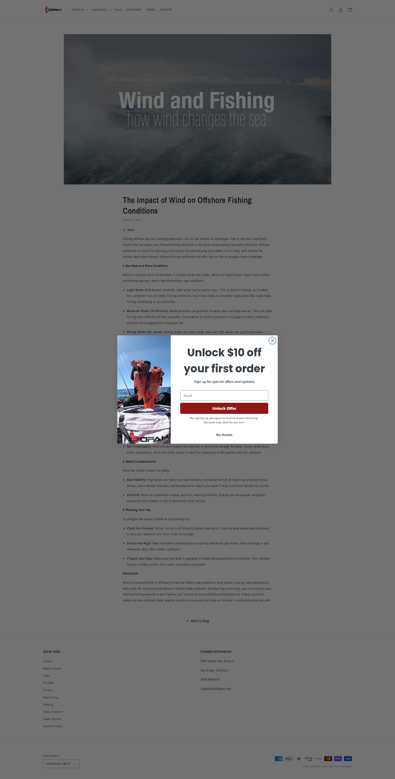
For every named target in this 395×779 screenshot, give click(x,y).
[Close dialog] (272, 340)
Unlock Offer (224, 408)
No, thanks (224, 434)
